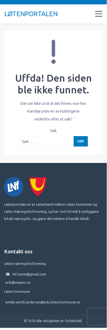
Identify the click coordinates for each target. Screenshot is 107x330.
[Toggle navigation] (99, 14)
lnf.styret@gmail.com (29, 274)
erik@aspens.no (18, 282)
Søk (53, 130)
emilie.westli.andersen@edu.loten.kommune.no (42, 302)
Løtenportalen (31, 14)
